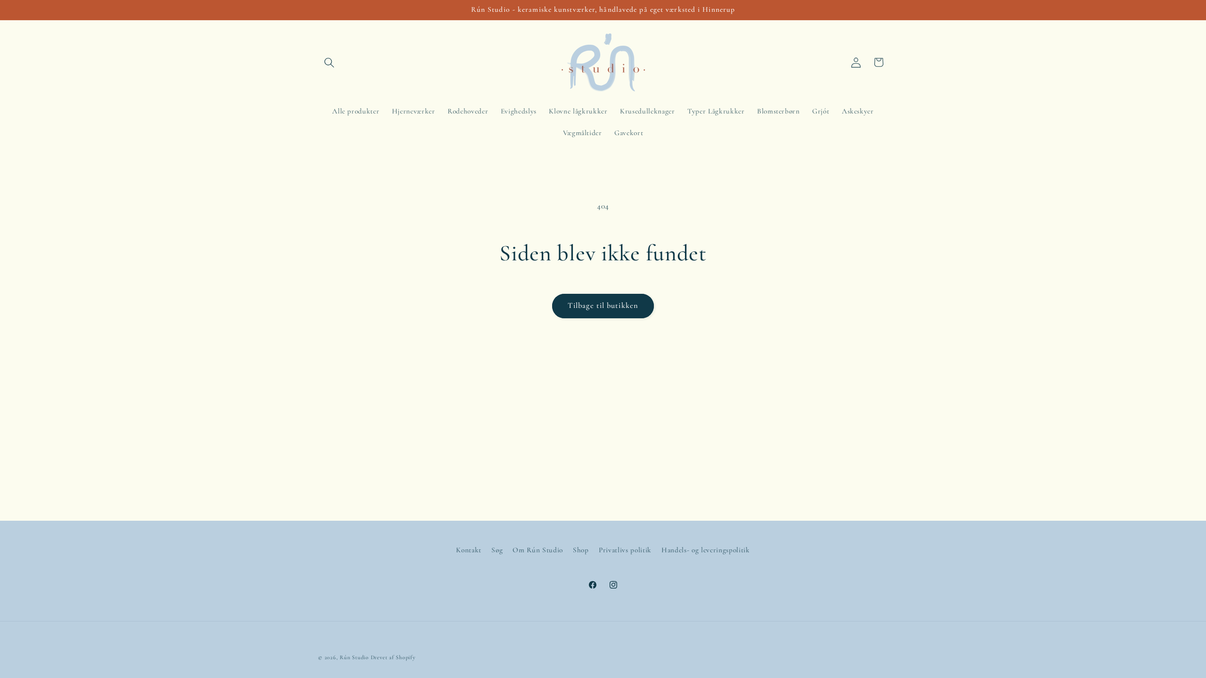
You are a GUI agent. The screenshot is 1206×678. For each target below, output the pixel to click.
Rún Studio (354, 657)
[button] (329, 62)
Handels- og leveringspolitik (705, 550)
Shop (581, 550)
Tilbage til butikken (603, 305)
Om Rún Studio (538, 550)
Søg (497, 550)
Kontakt (468, 550)
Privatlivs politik (625, 550)
